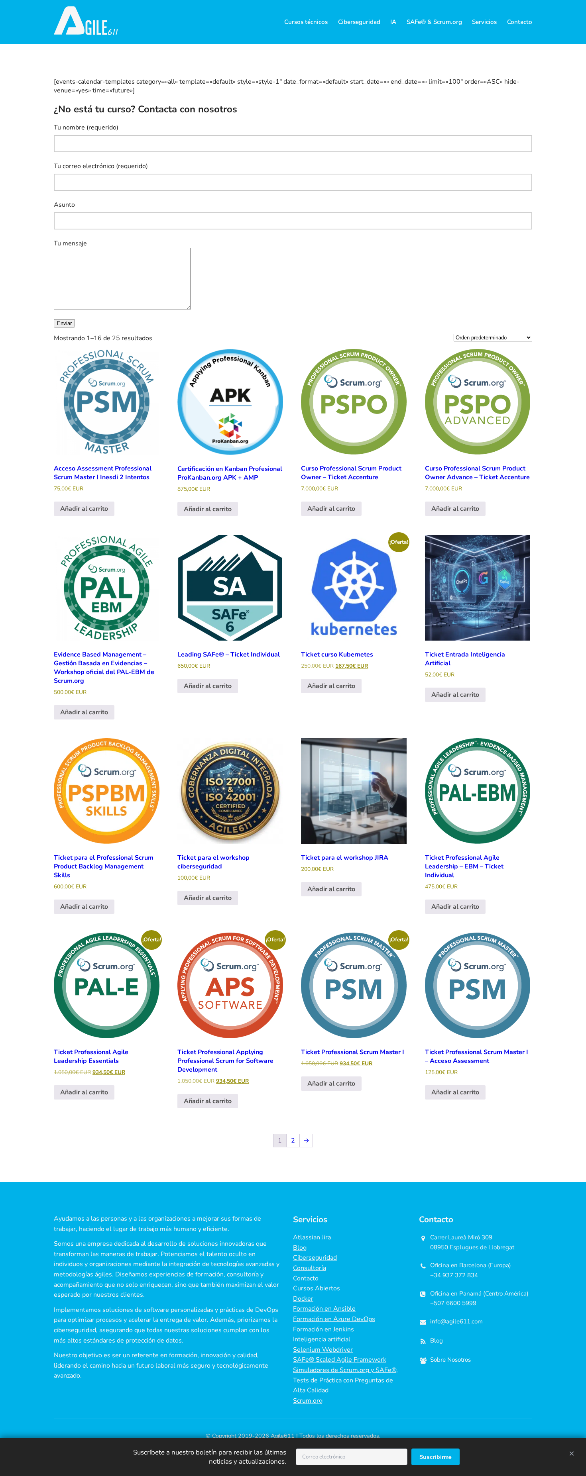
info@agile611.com (456, 1321)
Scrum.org (307, 1400)
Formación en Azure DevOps (334, 1319)
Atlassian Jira (312, 1237)
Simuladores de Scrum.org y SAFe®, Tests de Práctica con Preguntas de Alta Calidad (345, 1380)
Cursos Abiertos (316, 1288)
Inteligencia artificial (321, 1339)
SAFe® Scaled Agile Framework (339, 1360)
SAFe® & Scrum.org (434, 22)
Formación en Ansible (324, 1309)
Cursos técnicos (306, 22)
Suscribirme (435, 1457)
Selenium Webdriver (323, 1349)
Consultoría (309, 1268)
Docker (303, 1298)
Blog (300, 1247)
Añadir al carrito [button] (84, 508)
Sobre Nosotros (450, 1360)
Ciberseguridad (359, 22)
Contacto (519, 22)
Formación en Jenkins (323, 1329)
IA (393, 22)
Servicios (484, 22)
